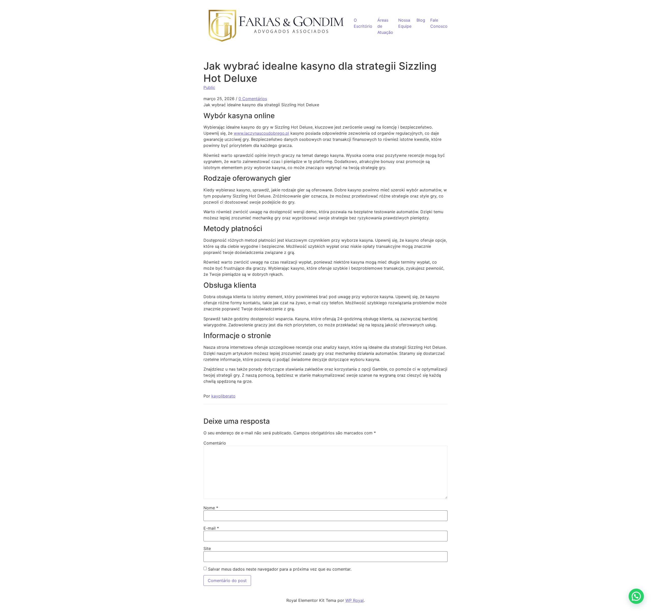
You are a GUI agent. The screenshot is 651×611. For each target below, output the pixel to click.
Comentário (214, 443)
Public (209, 87)
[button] (636, 596)
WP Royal (354, 600)
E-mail (211, 528)
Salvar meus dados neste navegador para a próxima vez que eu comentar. (279, 569)
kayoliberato (223, 396)
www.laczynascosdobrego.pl (261, 133)
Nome (210, 508)
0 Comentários (253, 98)
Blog (421, 20)
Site (207, 548)
